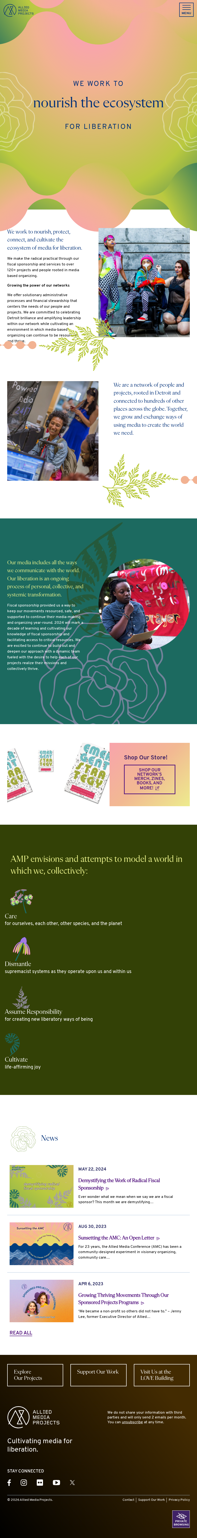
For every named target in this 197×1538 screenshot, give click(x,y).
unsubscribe (132, 1422)
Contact (128, 1500)
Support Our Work (151, 1500)
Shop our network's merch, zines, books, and (149, 779)
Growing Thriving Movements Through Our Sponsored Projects (123, 1299)
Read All (21, 1333)
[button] (186, 10)
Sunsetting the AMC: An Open (116, 1238)
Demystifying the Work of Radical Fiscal (119, 1184)
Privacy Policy (179, 1500)
